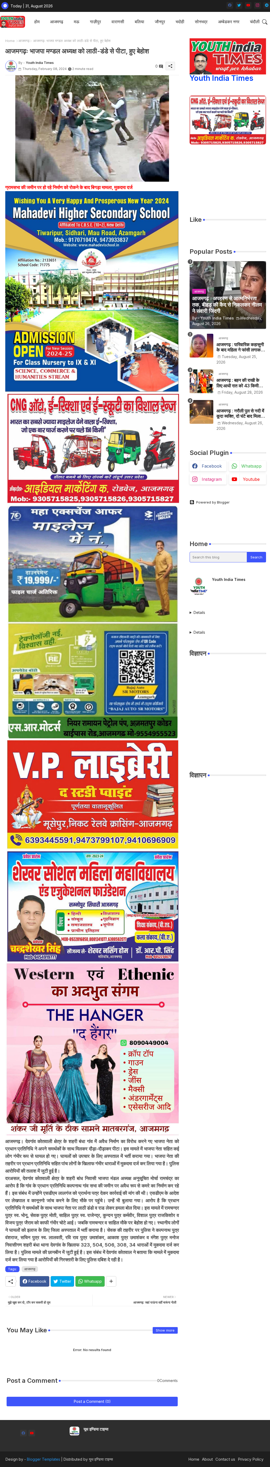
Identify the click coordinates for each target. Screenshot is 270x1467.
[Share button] (111, 1281)
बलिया (139, 21)
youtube (251, 479)
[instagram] (257, 5)
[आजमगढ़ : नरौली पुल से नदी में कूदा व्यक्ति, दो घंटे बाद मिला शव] (201, 412)
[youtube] (248, 5)
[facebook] (229, 5)
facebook (212, 466)
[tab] (37, 22)
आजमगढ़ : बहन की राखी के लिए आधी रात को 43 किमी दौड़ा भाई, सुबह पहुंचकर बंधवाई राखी (240, 383)
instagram (212, 479)
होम (37, 21)
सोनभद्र (201, 21)
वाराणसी (118, 21)
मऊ (76, 21)
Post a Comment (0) (92, 1401)
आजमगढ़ (56, 21)
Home (10, 41)
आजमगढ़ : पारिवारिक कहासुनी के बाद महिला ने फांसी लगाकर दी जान (240, 347)
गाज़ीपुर (95, 21)
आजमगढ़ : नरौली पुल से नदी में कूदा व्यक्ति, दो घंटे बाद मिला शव (240, 413)
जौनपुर (160, 21)
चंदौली (255, 21)
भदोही (180, 21)
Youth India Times (221, 78)
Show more (165, 1330)
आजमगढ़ (24, 41)
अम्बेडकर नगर (228, 21)
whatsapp (251, 466)
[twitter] (239, 5)
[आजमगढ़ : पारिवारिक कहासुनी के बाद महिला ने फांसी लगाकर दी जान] (201, 346)
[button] (264, 22)
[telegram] (266, 5)
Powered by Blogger (213, 502)
